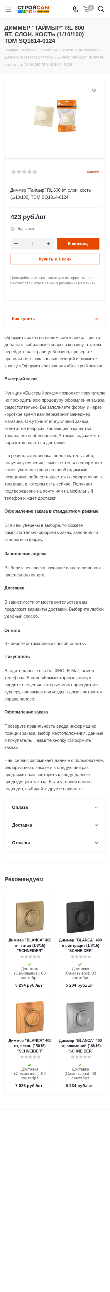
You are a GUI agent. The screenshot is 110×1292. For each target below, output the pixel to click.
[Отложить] (94, 90)
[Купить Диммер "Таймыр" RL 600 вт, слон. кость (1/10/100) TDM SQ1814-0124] (55, 116)
